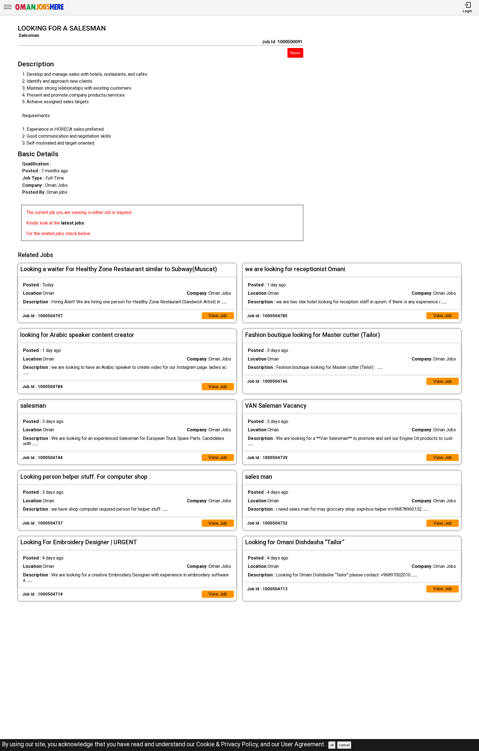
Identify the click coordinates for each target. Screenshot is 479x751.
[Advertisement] (391, 134)
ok (332, 745)
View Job (217, 315)
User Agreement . (304, 744)
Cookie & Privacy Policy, (228, 744)
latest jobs (72, 223)
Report (295, 53)
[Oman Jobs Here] (40, 9)
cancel (344, 745)
